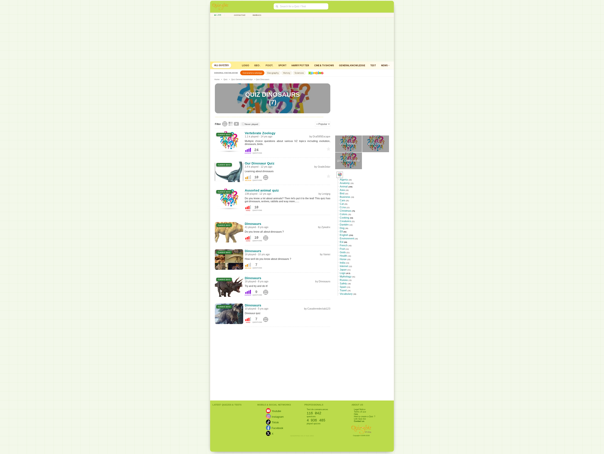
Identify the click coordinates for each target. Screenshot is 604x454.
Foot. (270, 65)
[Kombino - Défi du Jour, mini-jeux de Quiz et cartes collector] (315, 73)
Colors (343, 214)
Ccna (343, 207)
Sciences (299, 73)
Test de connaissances (317, 409)
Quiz (225, 79)
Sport (282, 65)
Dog (342, 228)
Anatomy (345, 183)
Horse (343, 259)
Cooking (344, 217)
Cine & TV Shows (324, 65)
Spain (343, 287)
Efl (341, 231)
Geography (273, 73)
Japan (343, 269)
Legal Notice (359, 409)
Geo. (257, 65)
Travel (343, 290)
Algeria (344, 179)
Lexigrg (326, 193)
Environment (347, 238)
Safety (343, 283)
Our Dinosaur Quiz (259, 163)
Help (356, 414)
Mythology (345, 276)
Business (345, 197)
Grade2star (324, 166)
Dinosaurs (253, 224)
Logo (245, 65)
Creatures (345, 221)
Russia (344, 280)
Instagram (278, 416)
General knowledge (352, 65)
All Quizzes (221, 65)
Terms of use (360, 412)
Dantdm (344, 224)
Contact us (359, 421)
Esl (341, 242)
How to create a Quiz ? (364, 416)
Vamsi (326, 254)
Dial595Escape (321, 136)
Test (373, 65)
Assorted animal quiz (262, 190)
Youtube (276, 410)
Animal (344, 186)
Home (217, 79)
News (384, 65)
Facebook (277, 427)
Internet (344, 266)
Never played (251, 124)
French (344, 245)
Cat (342, 204)
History (286, 73)
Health (343, 255)
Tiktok (275, 422)
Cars (342, 200)
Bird (342, 193)
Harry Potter (300, 65)
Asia (342, 190)
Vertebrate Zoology (260, 133)
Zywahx (325, 227)
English (344, 235)
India (342, 262)
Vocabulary (346, 294)
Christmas (345, 210)
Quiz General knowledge (242, 79)
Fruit (342, 249)
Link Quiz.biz (360, 419)
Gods (343, 252)
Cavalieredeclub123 (318, 308)
